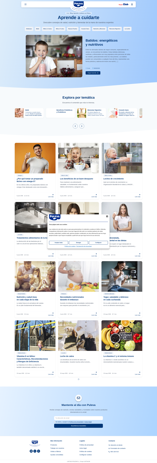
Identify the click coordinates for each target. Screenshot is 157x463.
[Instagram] (38, 451)
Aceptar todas (59, 242)
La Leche (127, 28)
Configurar (98, 242)
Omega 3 (20, 175)
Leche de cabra (67, 356)
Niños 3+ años (60, 28)
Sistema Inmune (21, 353)
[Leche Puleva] (78, 6)
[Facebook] (31, 451)
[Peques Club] (123, 4)
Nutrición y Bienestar (99, 28)
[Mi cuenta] (132, 4)
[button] (107, 216)
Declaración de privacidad (84, 246)
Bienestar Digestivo (114, 28)
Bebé (37, 28)
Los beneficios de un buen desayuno (76, 179)
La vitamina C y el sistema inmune (118, 356)
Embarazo (29, 28)
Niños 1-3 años (47, 28)
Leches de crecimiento (113, 179)
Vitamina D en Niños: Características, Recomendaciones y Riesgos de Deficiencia (32, 359)
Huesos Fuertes (72, 28)
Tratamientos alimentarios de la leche (33, 238)
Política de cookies (70, 246)
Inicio (67, 13)
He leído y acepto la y (74, 422)
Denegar (78, 242)
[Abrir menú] (25, 4)
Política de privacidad (76, 422)
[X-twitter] (34, 451)
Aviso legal (88, 422)
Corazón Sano (85, 28)
